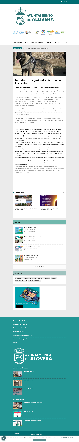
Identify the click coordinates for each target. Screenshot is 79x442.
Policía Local (18, 278)
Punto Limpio (40, 278)
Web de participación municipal (32, 420)
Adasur (15, 343)
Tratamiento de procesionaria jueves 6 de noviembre (36, 48)
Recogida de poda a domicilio (29, 278)
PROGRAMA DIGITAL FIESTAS (31, 255)
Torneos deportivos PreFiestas (32, 246)
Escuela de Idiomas (29, 371)
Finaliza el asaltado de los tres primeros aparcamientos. (26, 209)
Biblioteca (53, 278)
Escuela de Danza (28, 380)
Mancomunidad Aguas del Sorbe (22, 339)
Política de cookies (67, 438)
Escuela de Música (28, 389)
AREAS (26, 43)
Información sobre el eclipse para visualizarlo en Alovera (49, 209)
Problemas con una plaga (34, 280)
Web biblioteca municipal (20, 324)
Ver (19, 306)
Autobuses (47, 278)
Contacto (57, 43)
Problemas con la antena (21, 280)
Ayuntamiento (18, 43)
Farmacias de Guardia (19, 331)
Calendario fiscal (28, 411)
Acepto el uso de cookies (39, 440)
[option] (41, 48)
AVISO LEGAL (16, 433)
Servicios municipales (37, 43)
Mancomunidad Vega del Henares (22, 335)
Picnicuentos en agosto (30, 227)
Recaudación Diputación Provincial (22, 328)
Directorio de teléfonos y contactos (33, 403)
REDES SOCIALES (16, 435)
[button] (4, 438)
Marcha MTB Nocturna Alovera (32, 237)
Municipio (49, 43)
